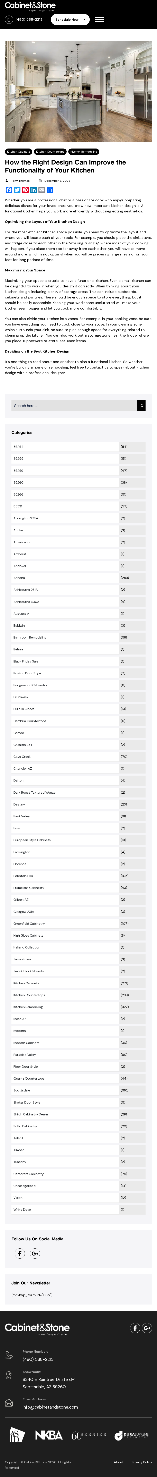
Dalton (18, 780)
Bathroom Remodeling (29, 637)
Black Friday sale (25, 661)
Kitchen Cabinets (18, 151)
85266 (18, 494)
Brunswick (20, 697)
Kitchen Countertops (50, 151)
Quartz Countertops (29, 1078)
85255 (18, 458)
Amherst (19, 554)
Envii (16, 828)
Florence (19, 864)
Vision (17, 1198)
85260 (18, 482)
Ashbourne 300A (26, 602)
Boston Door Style (27, 673)
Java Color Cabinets (28, 971)
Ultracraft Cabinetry (28, 1174)
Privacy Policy (142, 1462)
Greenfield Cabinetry (29, 923)
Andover (19, 566)
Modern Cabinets (26, 1043)
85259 (18, 471)
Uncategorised (24, 1186)
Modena (19, 1031)
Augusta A (21, 613)
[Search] (141, 405)
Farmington (21, 852)
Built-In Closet (24, 709)
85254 (18, 447)
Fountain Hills (23, 876)
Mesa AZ (19, 1019)
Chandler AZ (22, 768)
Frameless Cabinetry (28, 888)
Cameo (18, 733)
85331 (17, 506)
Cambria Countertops (29, 721)
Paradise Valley (24, 1055)
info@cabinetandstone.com (50, 1407)
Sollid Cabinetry (25, 1126)
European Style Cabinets (32, 840)
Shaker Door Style (26, 1102)
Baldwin (19, 625)
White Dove (22, 1209)
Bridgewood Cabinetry (30, 685)
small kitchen (133, 280)
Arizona (19, 578)
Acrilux (18, 530)
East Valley (21, 816)
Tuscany (19, 1162)
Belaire (18, 649)
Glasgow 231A (23, 912)
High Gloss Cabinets (28, 935)
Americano (21, 542)
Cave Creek (22, 756)
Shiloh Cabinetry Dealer (30, 1114)
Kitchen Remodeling (84, 151)
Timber (18, 1150)
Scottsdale (21, 1090)
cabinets (12, 297)
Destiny (19, 804)
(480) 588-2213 (38, 1359)
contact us (99, 367)
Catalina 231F (23, 745)
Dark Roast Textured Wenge (34, 792)
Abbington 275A (25, 518)
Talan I (18, 1138)
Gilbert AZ (21, 899)
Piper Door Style (25, 1066)
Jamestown (22, 959)
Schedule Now (67, 19)
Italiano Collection (26, 947)
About (118, 1462)
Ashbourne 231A (25, 590)
